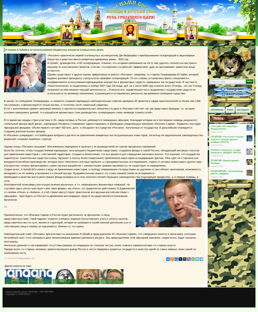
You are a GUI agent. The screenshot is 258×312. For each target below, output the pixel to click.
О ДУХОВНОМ (29, 43)
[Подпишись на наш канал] (232, 91)
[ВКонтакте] (168, 259)
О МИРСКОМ (51, 43)
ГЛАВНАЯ (10, 43)
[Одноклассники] (172, 259)
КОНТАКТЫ (121, 43)
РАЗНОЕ (104, 43)
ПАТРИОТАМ (86, 43)
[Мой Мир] (176, 259)
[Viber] (189, 259)
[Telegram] (201, 259)
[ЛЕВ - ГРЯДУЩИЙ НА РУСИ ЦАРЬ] (230, 76)
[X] (180, 259)
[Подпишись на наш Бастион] (232, 96)
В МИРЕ (68, 43)
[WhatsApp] (193, 259)
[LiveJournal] (184, 259)
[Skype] (197, 259)
